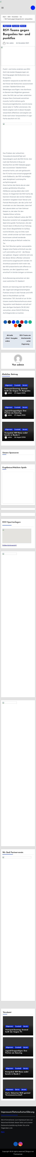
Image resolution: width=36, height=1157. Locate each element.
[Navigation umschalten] (2, 8)
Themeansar (17, 1154)
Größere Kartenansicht (9, 545)
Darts (17, 1089)
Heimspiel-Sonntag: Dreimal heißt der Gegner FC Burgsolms (16, 1032)
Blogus (28, 1151)
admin (12, 43)
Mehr (3, 1132)
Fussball (16, 26)
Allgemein (7, 26)
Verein (23, 26)
